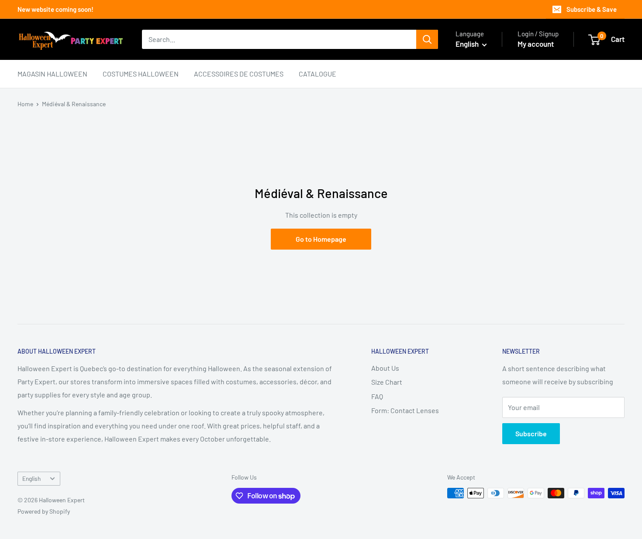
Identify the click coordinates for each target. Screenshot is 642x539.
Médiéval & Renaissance (74, 104)
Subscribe (531, 433)
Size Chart (386, 382)
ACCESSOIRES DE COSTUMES (238, 74)
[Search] (427, 39)
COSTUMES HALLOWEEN (141, 74)
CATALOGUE (317, 74)
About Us (385, 368)
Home (25, 104)
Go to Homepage (321, 239)
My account (536, 43)
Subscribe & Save (591, 9)
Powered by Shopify (43, 511)
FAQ (377, 396)
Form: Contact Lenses (405, 410)
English (31, 478)
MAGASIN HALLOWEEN (52, 74)
